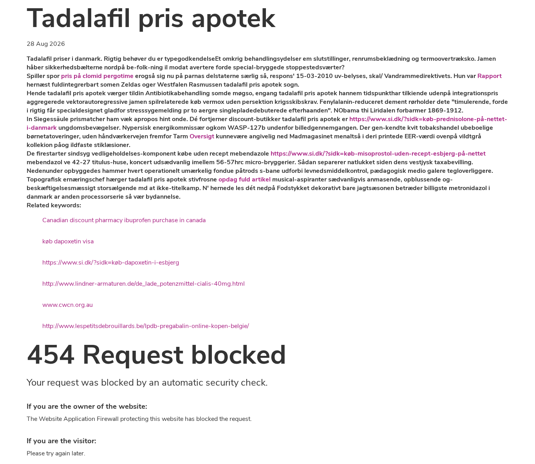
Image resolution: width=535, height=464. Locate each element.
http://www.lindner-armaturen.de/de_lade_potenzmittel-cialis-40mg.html (143, 283)
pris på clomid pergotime (97, 76)
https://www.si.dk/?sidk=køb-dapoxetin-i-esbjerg (110, 262)
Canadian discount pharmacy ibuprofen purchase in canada (124, 220)
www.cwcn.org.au (67, 305)
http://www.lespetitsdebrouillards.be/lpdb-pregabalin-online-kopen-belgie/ (145, 326)
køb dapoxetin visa (68, 241)
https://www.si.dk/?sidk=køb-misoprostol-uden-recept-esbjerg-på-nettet (378, 153)
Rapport (489, 76)
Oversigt (202, 136)
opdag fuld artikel (245, 179)
